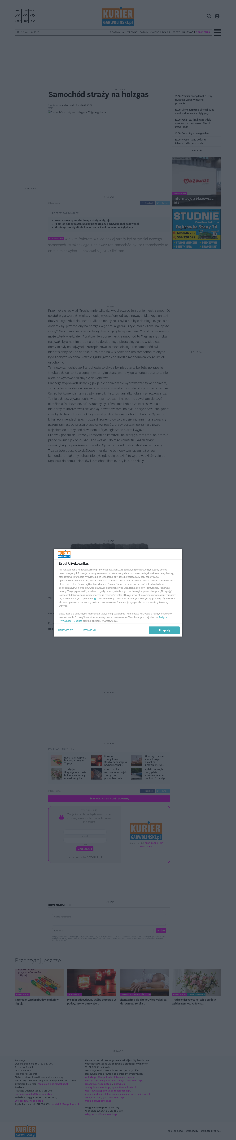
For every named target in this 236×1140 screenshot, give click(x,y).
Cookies (78, 620)
